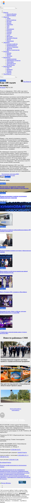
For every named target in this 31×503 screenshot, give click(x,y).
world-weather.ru (15, 410)
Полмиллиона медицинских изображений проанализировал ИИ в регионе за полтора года (14, 187)
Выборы (9, 53)
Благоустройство (11, 20)
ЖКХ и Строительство (13, 50)
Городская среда (11, 63)
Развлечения (10, 41)
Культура (9, 30)
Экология (9, 48)
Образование (10, 29)
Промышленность (12, 45)
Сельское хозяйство (12, 44)
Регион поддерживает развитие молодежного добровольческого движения (13, 197)
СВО (8, 26)
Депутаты (9, 56)
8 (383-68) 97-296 (13, 459)
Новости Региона (11, 14)
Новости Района (11, 15)
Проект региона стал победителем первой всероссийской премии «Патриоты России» (13, 206)
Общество (6, 17)
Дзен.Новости (7, 74)
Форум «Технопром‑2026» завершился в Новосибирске (13, 292)
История (9, 21)
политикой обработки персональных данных (12, 493)
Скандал (9, 72)
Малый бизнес (11, 65)
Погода (9, 39)
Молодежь (9, 36)
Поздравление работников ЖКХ (10, 174)
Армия (8, 18)
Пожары (9, 71)
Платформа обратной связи (7, 175)
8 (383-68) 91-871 (15, 449)
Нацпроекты (6, 57)
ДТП (8, 68)
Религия (9, 33)
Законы (9, 54)
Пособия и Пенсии (12, 38)
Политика (6, 51)
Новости (5, 12)
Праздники (10, 24)
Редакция (2, 87)
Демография (10, 62)
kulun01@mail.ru (22, 452)
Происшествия (7, 66)
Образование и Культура (13, 60)
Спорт (8, 35)
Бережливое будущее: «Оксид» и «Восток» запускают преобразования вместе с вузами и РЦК (13, 312)
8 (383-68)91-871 (22, 455)
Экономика (6, 42)
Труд (8, 27)
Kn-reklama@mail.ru (5, 462)
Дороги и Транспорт (12, 47)
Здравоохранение (11, 59)
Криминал (9, 69)
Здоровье (9, 32)
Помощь (9, 23)
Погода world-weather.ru (15, 408)
